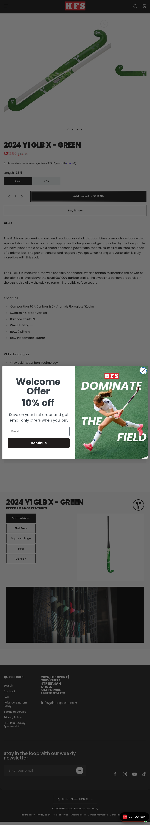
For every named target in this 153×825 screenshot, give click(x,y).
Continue (39, 443)
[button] (134, 816)
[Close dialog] (143, 370)
